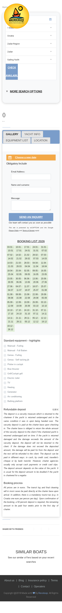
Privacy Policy (14, 230)
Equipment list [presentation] (17, 140)
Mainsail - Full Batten (17, 350)
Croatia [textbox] (10, 36)
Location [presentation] (40, 140)
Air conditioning (14, 396)
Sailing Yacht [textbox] (13, 59)
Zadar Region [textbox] (13, 44)
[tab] (12, 134)
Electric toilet (13, 378)
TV (8, 382)
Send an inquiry (31, 217)
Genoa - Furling (14, 355)
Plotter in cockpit (15, 364)
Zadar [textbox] (10, 52)
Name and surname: (20, 185)
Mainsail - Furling (15, 346)
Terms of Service (29, 230)
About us (9, 580)
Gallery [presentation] (12, 134)
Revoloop (43, 593)
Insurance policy (37, 580)
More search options (26, 91)
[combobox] (31, 36)
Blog (21, 580)
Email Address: (18, 171)
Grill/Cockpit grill (15, 373)
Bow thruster (13, 369)
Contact (25, 586)
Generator (12, 392)
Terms (54, 580)
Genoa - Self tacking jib (18, 360)
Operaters (39, 586)
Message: (15, 198)
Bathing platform (15, 401)
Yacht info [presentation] (32, 134)
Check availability (12, 71)
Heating (10, 387)
